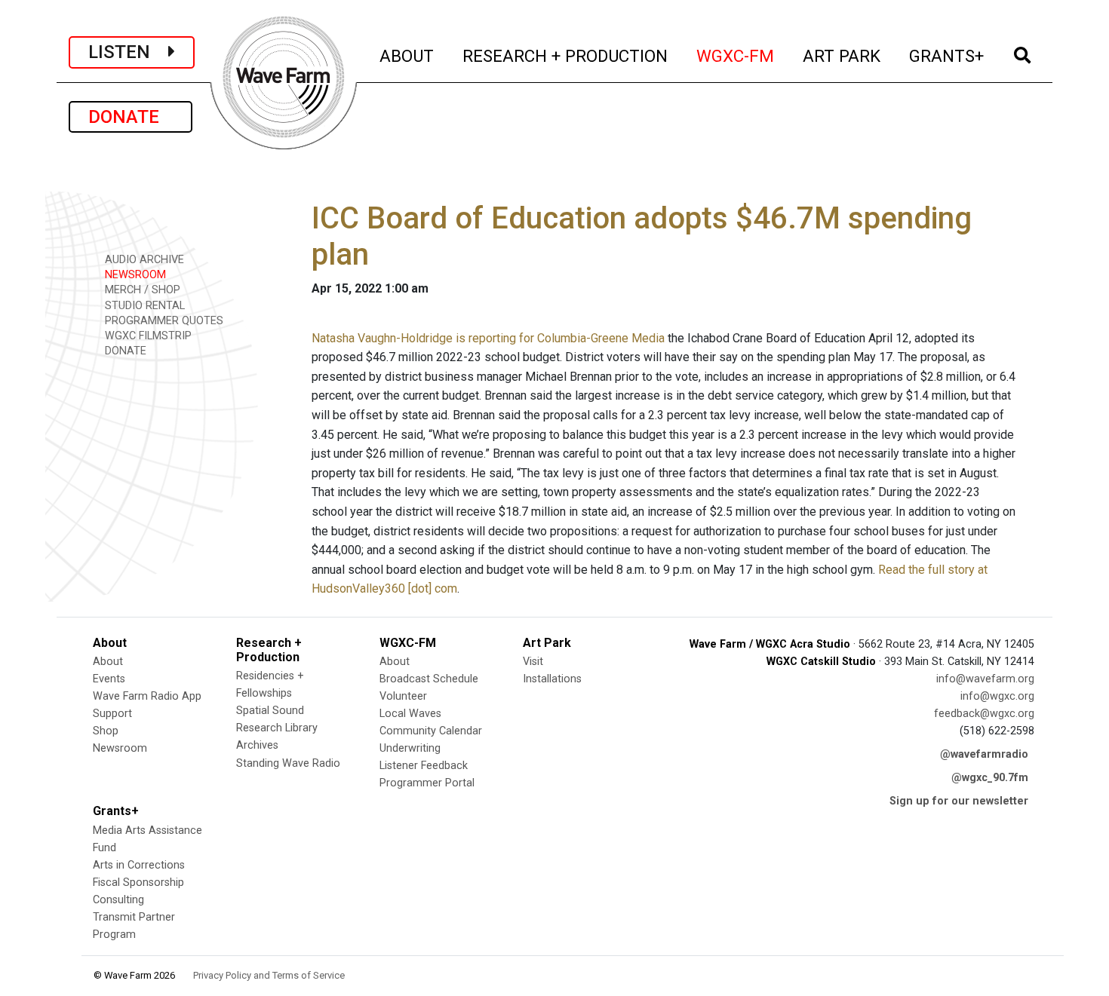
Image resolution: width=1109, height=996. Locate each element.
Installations (552, 679)
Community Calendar (430, 731)
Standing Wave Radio (288, 763)
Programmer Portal (427, 783)
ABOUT (407, 55)
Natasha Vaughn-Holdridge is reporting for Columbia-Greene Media (488, 338)
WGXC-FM (736, 55)
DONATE (130, 116)
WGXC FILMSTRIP (147, 335)
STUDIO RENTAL (143, 305)
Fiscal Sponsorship (138, 882)
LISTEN (128, 52)
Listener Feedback (423, 765)
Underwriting (410, 748)
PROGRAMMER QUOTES (162, 320)
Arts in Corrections (139, 865)
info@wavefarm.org (985, 679)
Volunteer (403, 696)
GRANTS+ (947, 55)
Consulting (118, 899)
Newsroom (120, 748)
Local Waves (410, 713)
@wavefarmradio (984, 754)
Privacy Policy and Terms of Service (269, 975)
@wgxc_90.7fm (989, 777)
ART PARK (842, 55)
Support (112, 713)
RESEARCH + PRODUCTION (566, 55)
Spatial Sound (270, 710)
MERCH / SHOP (141, 289)
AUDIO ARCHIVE (143, 259)
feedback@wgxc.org (984, 713)
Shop (105, 731)
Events (109, 679)
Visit (533, 661)
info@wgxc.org (997, 696)
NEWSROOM (134, 274)
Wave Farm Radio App (147, 696)
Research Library (277, 728)
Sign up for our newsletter (958, 801)
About (108, 661)
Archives (257, 745)
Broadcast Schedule (428, 679)
